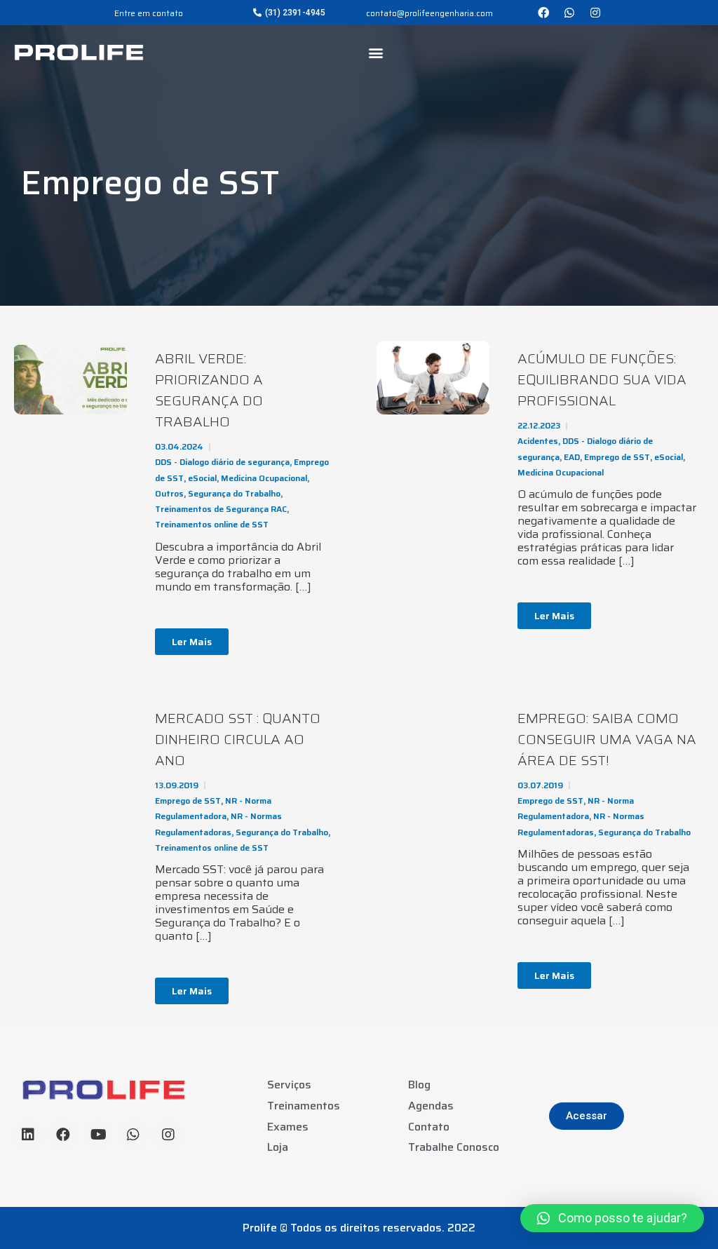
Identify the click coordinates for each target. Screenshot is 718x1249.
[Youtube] (98, 1135)
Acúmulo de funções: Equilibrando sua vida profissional (601, 379)
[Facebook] (543, 12)
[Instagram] (595, 12)
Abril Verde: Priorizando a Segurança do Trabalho (209, 390)
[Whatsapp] (569, 12)
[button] (289, 12)
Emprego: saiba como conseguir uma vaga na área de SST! (606, 739)
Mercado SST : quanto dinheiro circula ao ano (237, 739)
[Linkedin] (28, 1135)
